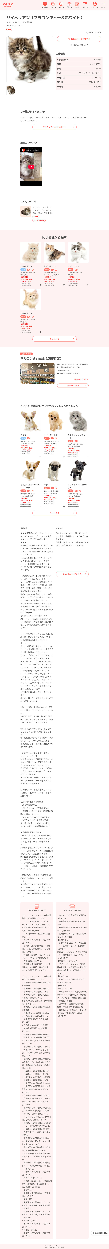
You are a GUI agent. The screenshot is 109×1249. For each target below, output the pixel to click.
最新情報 (45, 7)
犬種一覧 (53, 7)
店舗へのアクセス (80, 379)
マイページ (94, 7)
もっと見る (54, 339)
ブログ (77, 7)
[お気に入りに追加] (40, 285)
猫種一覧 (61, 7)
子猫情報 (35, 216)
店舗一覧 (69, 7)
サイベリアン (95, 64)
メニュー (103, 7)
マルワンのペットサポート (54, 127)
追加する (102, 1240)
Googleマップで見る (72, 574)
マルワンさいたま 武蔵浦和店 (19, 22)
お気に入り (85, 7)
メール (91, 1240)
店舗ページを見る (73, 385)
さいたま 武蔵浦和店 (38, 220)
